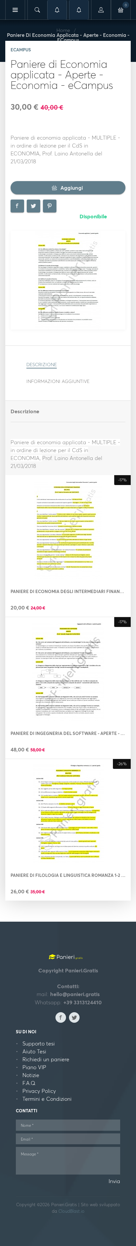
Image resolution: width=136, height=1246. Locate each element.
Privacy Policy (39, 1091)
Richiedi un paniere (45, 1059)
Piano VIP (34, 1067)
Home (63, 30)
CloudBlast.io (71, 1211)
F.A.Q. (29, 1083)
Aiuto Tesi (34, 1051)
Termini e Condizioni (47, 1099)
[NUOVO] (79, 10)
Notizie (30, 1075)
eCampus (21, 49)
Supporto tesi (38, 1043)
